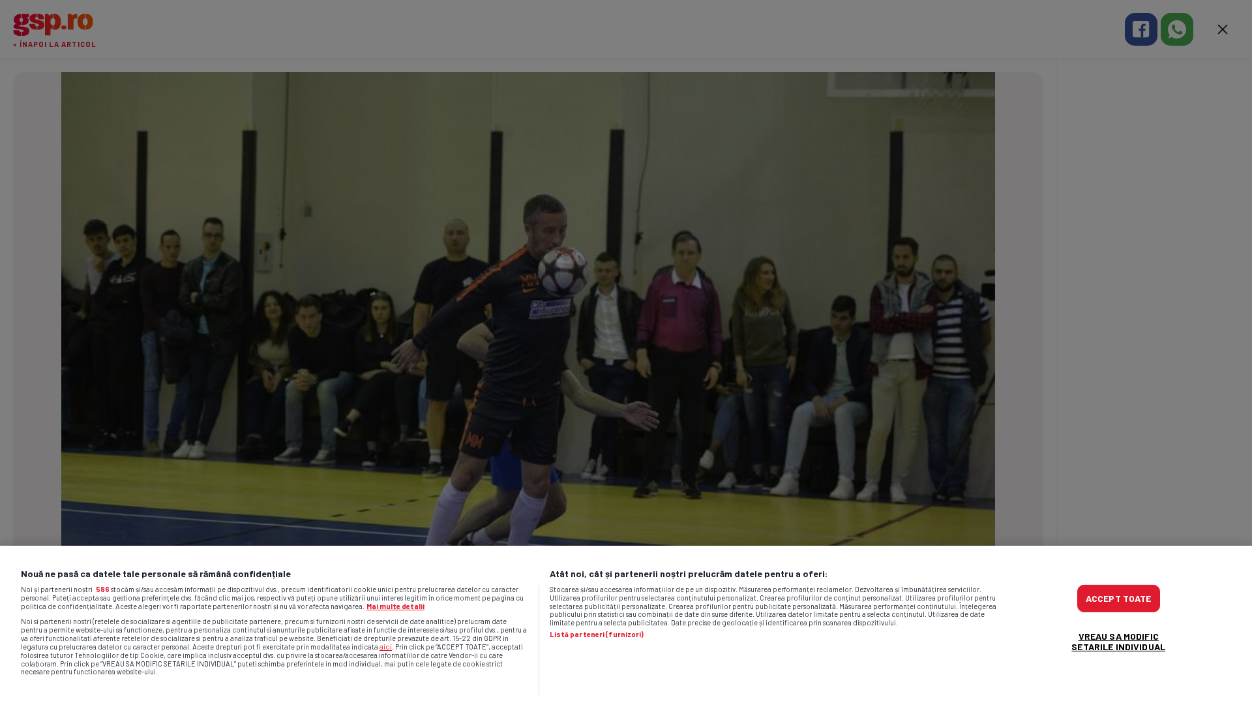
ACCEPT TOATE (1119, 598)
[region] (626, 625)
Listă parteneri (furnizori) (597, 634)
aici (386, 646)
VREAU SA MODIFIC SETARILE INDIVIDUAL (1118, 641)
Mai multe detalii (395, 606)
